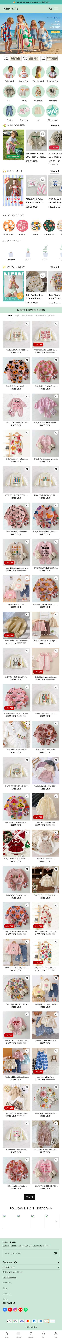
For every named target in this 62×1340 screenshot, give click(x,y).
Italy (5, 1288)
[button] (56, 9)
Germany (7, 1294)
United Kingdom (9, 1277)
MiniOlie (34, 1327)
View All (54, 125)
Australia (7, 1282)
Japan (5, 1299)
